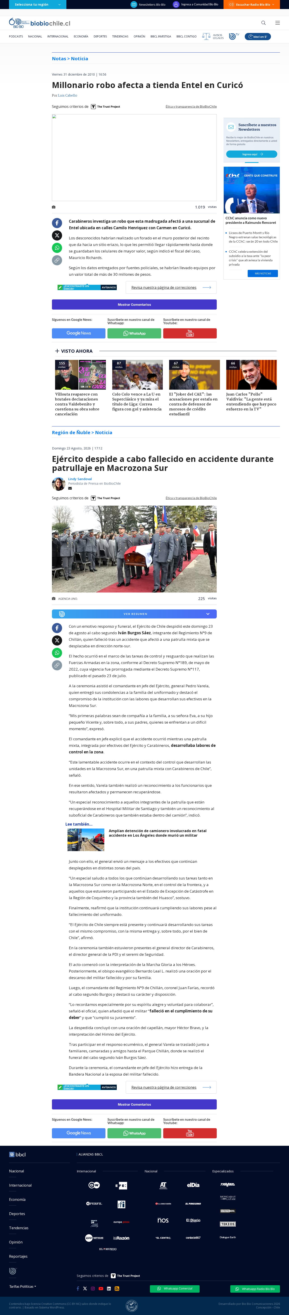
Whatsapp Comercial (177, 1288)
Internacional (57, 36)
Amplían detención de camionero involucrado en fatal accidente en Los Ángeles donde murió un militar (158, 833)
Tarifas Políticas (21, 1286)
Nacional (35, 36)
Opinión (139, 36)
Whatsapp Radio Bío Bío (258, 1289)
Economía (81, 36)
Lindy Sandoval (80, 479)
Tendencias (120, 36)
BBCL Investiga (161, 36)
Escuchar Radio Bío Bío (253, 4)
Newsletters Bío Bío (152, 4)
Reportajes (18, 1256)
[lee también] (87, 840)
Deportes (100, 36)
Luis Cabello (67, 95)
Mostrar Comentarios (134, 304)
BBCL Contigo (187, 36)
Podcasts (16, 36)
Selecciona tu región (31, 4)
